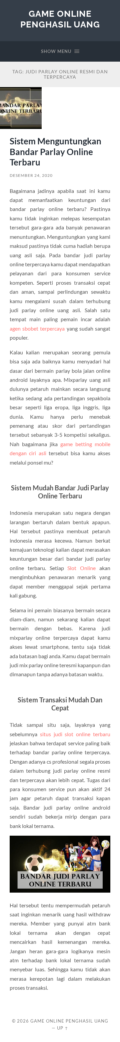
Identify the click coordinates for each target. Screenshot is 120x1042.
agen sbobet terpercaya (37, 328)
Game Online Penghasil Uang (60, 18)
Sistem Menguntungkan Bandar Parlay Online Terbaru (55, 151)
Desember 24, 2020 (31, 175)
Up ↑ (62, 1028)
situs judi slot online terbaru (75, 734)
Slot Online (81, 568)
